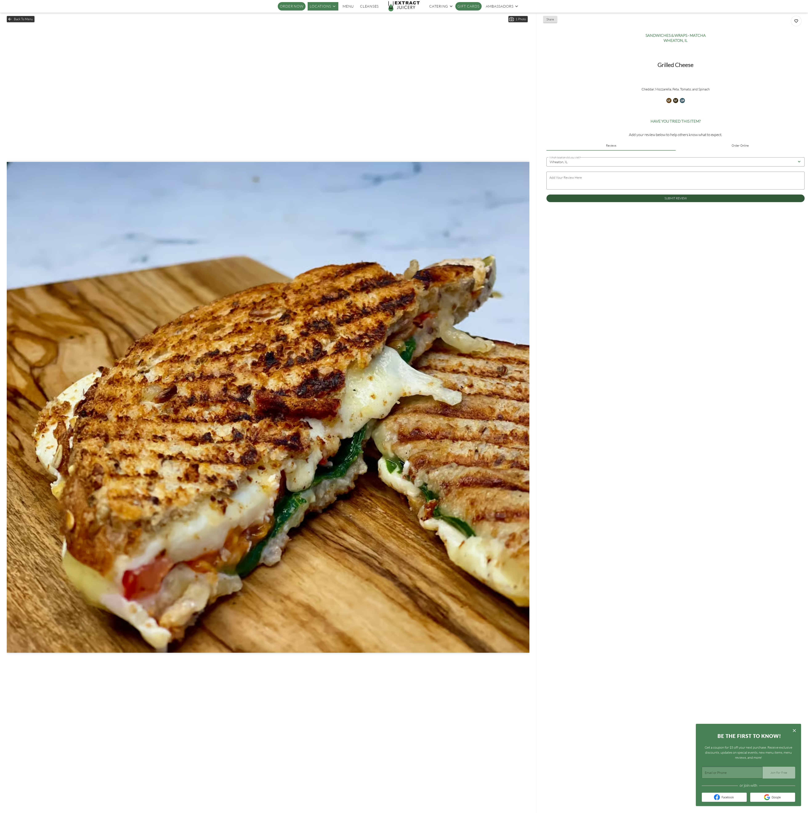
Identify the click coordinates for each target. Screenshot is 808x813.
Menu (348, 6)
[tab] (610, 145)
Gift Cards (468, 6)
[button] (323, 6)
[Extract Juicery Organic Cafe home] (404, 6)
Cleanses (369, 6)
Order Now (292, 6)
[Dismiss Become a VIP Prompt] (794, 731)
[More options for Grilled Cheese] (796, 21)
